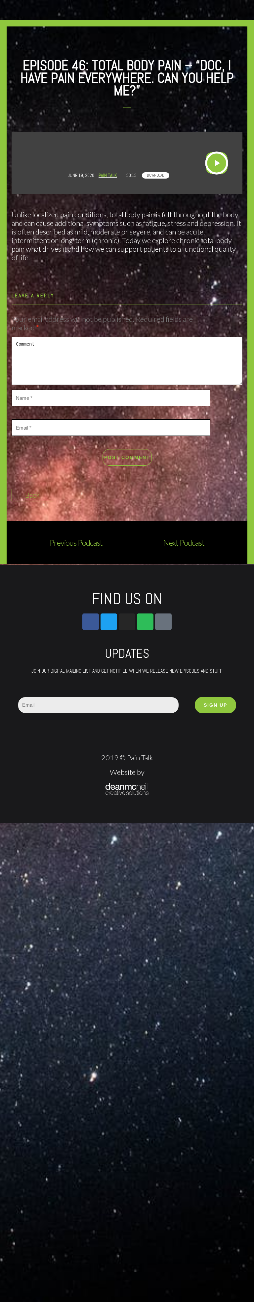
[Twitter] (109, 621)
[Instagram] (127, 621)
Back (32, 494)
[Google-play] (163, 621)
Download (155, 175)
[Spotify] (145, 621)
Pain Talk (108, 175)
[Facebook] (90, 621)
